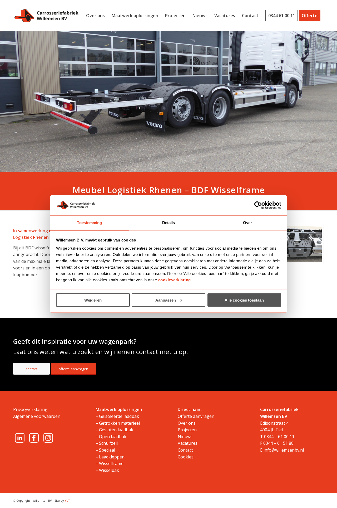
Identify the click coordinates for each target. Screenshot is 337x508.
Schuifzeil (108, 443)
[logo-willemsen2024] (46, 15)
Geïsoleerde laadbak (119, 416)
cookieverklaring (174, 280)
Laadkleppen (112, 457)
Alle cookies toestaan (244, 300)
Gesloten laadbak (116, 430)
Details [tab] (168, 222)
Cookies (186, 457)
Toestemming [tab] (89, 222)
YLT (67, 500)
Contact (185, 450)
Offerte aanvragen (196, 416)
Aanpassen (165, 300)
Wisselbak (109, 470)
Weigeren (93, 300)
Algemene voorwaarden (36, 416)
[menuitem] (95, 15)
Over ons (187, 423)
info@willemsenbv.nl (284, 450)
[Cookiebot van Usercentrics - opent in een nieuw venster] (258, 205)
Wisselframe (111, 463)
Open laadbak (112, 436)
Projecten (187, 430)
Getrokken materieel (119, 423)
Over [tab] (247, 222)
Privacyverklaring (30, 409)
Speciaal (107, 450)
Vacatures (187, 443)
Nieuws (185, 436)
